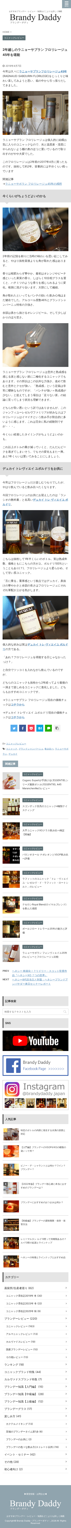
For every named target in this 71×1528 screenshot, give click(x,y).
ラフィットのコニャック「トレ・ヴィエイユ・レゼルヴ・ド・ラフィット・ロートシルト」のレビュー (45, 882)
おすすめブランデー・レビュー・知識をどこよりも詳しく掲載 (35, 1516)
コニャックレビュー (16, 743)
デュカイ (12, 754)
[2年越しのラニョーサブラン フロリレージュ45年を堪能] (39, 728)
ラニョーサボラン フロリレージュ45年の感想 (33, 183)
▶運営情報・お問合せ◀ (35, 1494)
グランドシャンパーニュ (31, 748)
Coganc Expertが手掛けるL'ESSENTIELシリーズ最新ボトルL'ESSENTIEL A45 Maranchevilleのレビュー (45, 784)
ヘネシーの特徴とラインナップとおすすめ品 (43, 1257)
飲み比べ (49, 748)
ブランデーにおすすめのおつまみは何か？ (42, 1202)
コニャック (11, 748)
